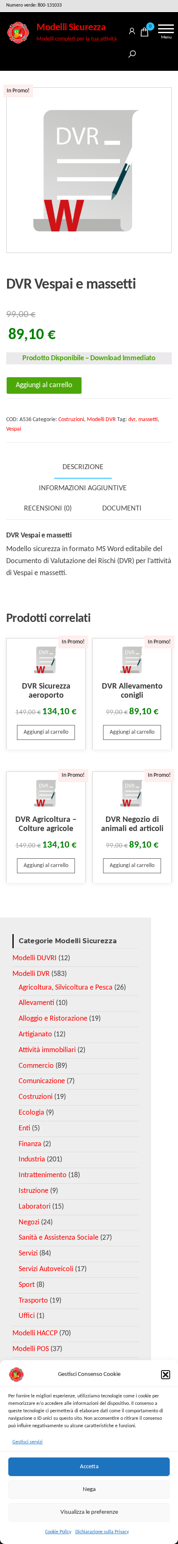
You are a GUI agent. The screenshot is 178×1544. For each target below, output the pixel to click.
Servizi (28, 1253)
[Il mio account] (132, 29)
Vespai (13, 429)
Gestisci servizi (27, 1442)
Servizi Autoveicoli (46, 1269)
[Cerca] (132, 53)
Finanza (30, 1144)
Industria (32, 1159)
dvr (131, 420)
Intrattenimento (43, 1175)
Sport (27, 1285)
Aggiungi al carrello (44, 385)
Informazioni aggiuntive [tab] (83, 488)
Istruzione (33, 1191)
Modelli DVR (101, 420)
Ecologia (31, 1113)
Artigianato (35, 1034)
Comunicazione (42, 1081)
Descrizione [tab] (83, 467)
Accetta (89, 1467)
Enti (24, 1128)
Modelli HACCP (35, 1333)
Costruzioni (71, 420)
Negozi (29, 1222)
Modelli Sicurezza (71, 28)
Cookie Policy (58, 1532)
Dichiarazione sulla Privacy (102, 1532)
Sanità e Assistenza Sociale (59, 1238)
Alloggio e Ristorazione (53, 1019)
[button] (165, 1375)
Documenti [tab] (122, 509)
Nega (89, 1489)
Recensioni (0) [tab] (48, 509)
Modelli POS (30, 1349)
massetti (148, 420)
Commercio (36, 1066)
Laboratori (35, 1207)
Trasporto (33, 1301)
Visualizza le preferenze (89, 1512)
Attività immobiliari (47, 1050)
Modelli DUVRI (34, 958)
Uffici (27, 1316)
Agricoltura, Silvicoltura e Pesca (66, 988)
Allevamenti (36, 1003)
